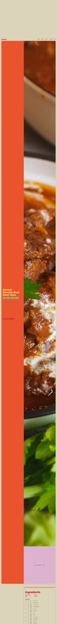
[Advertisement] (12, 591)
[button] (4, 319)
